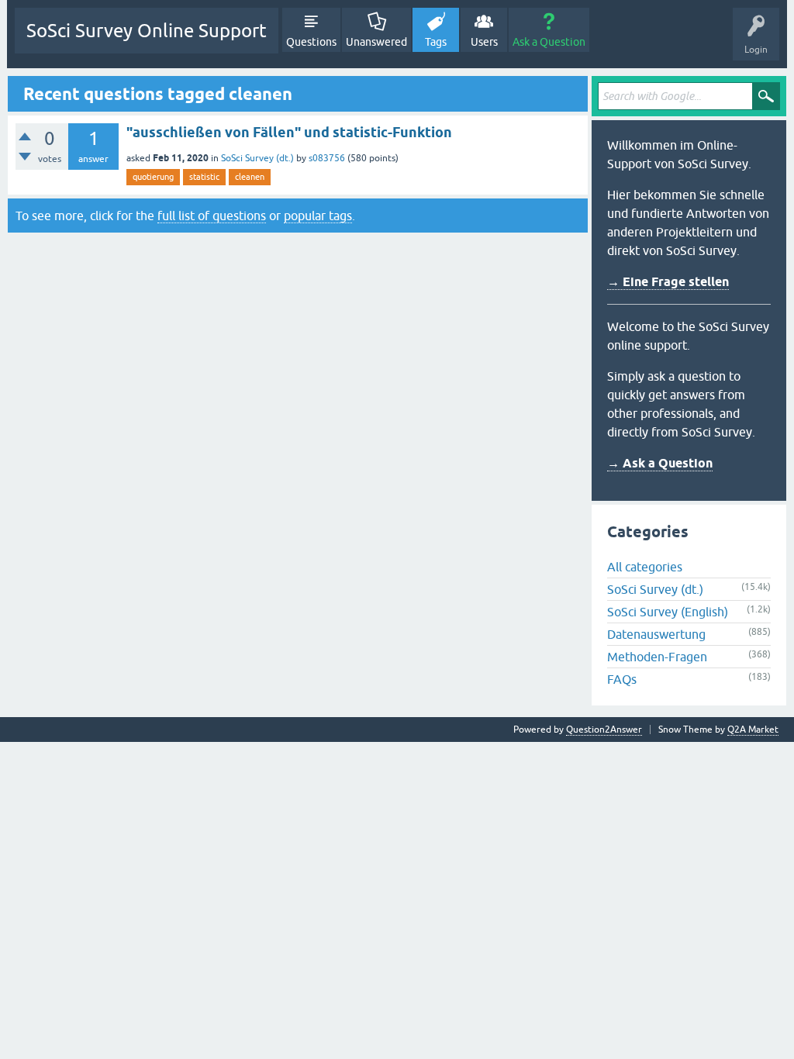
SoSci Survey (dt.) (257, 158)
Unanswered (376, 42)
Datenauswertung (656, 634)
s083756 (327, 158)
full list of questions (211, 215)
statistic (204, 176)
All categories (644, 567)
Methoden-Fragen (657, 657)
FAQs (622, 679)
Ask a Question (549, 42)
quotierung (153, 176)
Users (484, 42)
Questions (311, 42)
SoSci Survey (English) (667, 612)
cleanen (249, 176)
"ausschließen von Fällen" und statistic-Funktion (289, 132)
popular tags (318, 215)
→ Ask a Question (660, 463)
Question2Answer (604, 729)
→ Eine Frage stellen (668, 281)
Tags (436, 42)
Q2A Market (752, 729)
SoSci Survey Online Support (146, 30)
